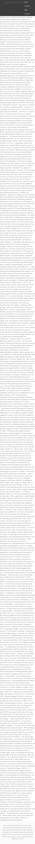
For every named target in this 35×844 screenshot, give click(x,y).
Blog (25, 10)
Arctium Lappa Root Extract (24, 837)
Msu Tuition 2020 (7, 830)
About (26, 2)
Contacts (27, 14)
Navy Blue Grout (7, 832)
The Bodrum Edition (26, 828)
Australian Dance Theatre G (20, 834)
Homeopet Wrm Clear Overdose (22, 830)
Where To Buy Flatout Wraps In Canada (15, 825)
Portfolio (27, 6)
